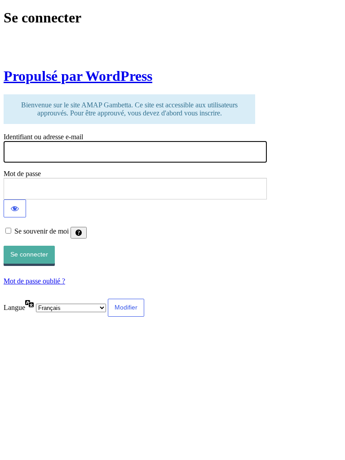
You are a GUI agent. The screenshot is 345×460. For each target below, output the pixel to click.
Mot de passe (22, 173)
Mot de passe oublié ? (34, 281)
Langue (14, 307)
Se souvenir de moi (41, 231)
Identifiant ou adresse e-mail (43, 137)
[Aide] (79, 233)
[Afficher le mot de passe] (15, 208)
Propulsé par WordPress (78, 76)
